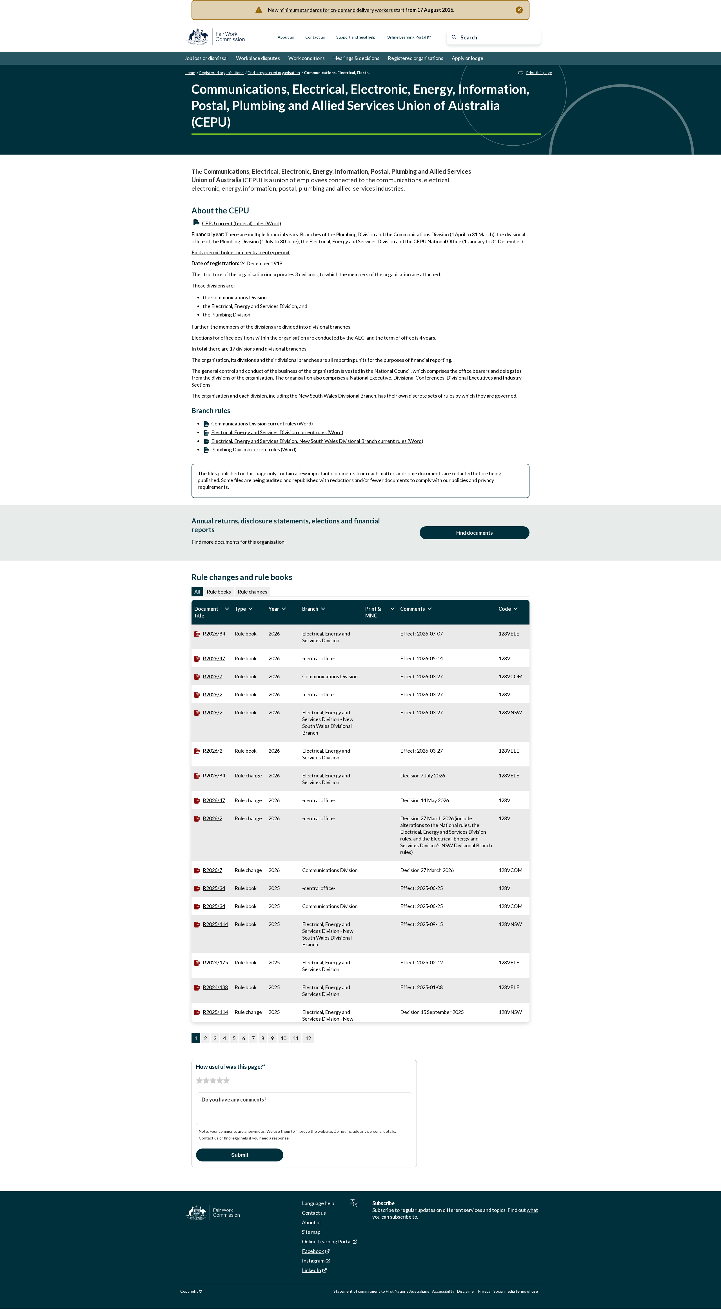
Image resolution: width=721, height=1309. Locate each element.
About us (286, 37)
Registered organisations (415, 58)
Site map (311, 1232)
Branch (319, 609)
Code (513, 609)
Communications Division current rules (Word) (262, 423)
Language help (318, 1203)
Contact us (315, 37)
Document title (211, 612)
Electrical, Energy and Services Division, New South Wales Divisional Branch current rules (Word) (317, 441)
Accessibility (443, 1291)
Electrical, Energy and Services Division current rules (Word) (277, 432)
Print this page (539, 72)
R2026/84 (214, 633)
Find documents (474, 533)
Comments (422, 609)
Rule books (219, 591)
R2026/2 (212, 694)
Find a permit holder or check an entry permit (241, 252)
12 (308, 1038)
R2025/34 (214, 888)
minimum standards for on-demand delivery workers (336, 10)
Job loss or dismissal (206, 58)
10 (283, 1038)
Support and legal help (355, 37)
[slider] (213, 1080)
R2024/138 (215, 987)
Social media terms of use (515, 1291)
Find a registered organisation (274, 72)
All (197, 591)
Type (249, 609)
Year (282, 609)
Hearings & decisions (356, 58)
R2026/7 (212, 676)
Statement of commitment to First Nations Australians (381, 1291)
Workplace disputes (258, 58)
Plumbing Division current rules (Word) (254, 449)
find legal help (236, 1138)
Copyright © (191, 1291)
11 (296, 1038)
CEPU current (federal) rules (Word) (241, 223)
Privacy (484, 1291)
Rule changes (252, 591)
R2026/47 (214, 658)
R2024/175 (215, 962)
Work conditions (306, 58)
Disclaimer (466, 1291)
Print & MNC (380, 612)
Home (190, 72)
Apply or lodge (467, 58)
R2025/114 (215, 924)
